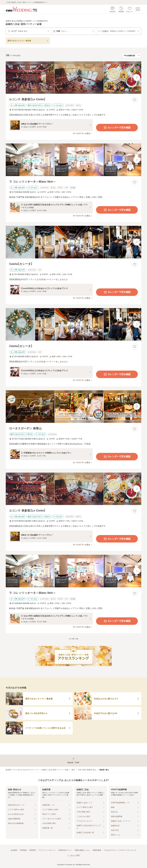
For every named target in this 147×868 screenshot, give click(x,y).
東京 (73, 770)
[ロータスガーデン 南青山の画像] (73, 406)
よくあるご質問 (73, 855)
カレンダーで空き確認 (119, 127)
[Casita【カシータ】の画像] (73, 242)
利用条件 (32, 850)
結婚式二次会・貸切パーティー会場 (55, 770)
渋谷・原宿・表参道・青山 (87, 770)
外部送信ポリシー (65, 850)
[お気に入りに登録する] (134, 100)
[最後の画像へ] (136, 77)
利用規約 (23, 850)
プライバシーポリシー (47, 850)
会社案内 (14, 850)
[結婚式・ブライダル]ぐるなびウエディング (22, 770)
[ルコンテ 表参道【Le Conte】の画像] (73, 77)
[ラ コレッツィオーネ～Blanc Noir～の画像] (73, 159)
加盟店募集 (96, 850)
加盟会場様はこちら (82, 850)
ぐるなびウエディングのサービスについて (120, 850)
